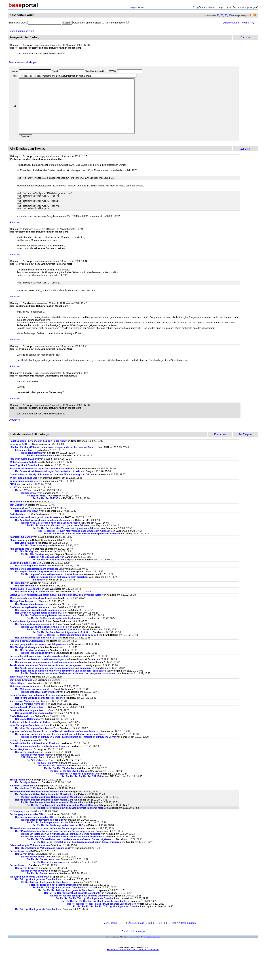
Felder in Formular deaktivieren (27, 641)
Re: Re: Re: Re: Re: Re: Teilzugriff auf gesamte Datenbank (94, 901)
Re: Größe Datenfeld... (28, 719)
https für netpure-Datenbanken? (27, 725)
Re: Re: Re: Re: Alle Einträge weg (51, 559)
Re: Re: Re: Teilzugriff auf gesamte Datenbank (52, 884)
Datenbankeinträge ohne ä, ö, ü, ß (28, 621)
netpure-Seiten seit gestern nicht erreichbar (34, 568)
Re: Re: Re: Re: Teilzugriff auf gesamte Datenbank (66, 890)
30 (222, 15)
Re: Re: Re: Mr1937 (37, 495)
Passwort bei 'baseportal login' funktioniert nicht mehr (40, 468)
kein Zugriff (16, 505)
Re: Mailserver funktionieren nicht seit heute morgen (44, 662)
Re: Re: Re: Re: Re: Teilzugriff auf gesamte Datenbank (80, 895)
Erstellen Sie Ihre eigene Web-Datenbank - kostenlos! (133, 949)
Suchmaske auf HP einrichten (26, 707)
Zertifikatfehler (18, 514)
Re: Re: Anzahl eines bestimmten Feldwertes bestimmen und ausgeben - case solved (68, 673)
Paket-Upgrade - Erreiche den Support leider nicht (38, 441)
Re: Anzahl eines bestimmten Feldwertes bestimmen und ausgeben (53, 668)
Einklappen (220, 434)
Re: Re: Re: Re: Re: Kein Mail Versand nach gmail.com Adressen (74, 531)
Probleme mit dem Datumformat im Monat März (36, 791)
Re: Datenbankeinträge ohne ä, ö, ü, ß (36, 624)
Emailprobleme (18, 779)
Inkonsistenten (23, 450)
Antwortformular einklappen (23, 62)
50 (226, 15)
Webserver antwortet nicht (24, 686)
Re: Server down (24, 868)
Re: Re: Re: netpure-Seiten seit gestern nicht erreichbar (57, 577)
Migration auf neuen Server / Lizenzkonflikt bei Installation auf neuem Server (53, 731)
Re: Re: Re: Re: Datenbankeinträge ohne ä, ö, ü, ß (60, 632)
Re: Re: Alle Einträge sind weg (38, 652)
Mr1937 (14, 487)
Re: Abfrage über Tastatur (29, 604)
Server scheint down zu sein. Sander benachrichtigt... (40, 656)
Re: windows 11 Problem (29, 788)
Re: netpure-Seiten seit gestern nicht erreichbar (41, 571)
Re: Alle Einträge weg (27, 551)
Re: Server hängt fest (27, 752)
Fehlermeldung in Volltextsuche (27, 845)
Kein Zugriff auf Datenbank (24, 465)
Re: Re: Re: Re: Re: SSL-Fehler (67, 771)
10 (218, 15)
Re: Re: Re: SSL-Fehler (51, 765)
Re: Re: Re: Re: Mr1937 (45, 498)
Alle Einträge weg (19, 548)
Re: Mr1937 (21, 490)
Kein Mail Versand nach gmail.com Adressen (35, 517)
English (133, 7)
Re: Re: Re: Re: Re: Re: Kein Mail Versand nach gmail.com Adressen (82, 533)
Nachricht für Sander (21, 536)
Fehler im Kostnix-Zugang (24, 458)
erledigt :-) (15, 740)
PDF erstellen (17, 583)
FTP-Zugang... (18, 811)
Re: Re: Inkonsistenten (40, 455)
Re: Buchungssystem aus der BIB (34, 817)
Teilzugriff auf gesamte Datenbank (29, 876)
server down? (17, 676)
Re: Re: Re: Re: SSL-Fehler (59, 768)
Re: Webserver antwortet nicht (32, 689)
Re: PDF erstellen (25, 585)
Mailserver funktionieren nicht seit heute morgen (37, 659)
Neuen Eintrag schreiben (21, 31)
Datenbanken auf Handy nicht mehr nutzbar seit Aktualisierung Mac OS (49, 474)
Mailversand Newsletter (23, 701)
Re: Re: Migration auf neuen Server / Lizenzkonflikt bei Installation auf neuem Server (68, 736)
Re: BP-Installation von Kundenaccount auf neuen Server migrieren (52, 831)
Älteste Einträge (187, 923)
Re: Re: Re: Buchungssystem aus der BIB (50, 822)
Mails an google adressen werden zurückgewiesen (38, 644)
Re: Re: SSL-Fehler (43, 763)
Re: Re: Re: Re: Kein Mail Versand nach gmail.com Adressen (66, 528)
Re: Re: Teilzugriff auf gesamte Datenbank (44, 882)
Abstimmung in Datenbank (24, 589)
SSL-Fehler (27, 757)
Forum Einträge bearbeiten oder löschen (32, 695)
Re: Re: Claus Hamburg (34, 545)
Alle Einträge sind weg (22, 647)
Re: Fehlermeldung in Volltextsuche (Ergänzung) (42, 848)
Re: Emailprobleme (26, 782)
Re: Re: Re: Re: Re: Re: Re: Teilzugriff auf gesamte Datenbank (107, 906)
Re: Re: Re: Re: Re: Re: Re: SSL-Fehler (83, 776)
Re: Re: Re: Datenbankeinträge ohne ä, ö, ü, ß (52, 629)
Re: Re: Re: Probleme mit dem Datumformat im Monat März (60, 805)
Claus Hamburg (18, 540)
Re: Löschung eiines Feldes (30, 565)
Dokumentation (231, 22)
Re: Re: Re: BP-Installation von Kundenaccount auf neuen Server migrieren (69, 839)
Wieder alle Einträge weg (23, 477)
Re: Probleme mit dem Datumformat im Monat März (44, 794)
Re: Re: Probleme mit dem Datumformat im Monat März (52, 797)
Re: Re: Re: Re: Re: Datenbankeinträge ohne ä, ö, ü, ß (68, 635)
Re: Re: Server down (32, 870)
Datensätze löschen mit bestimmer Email (33, 743)
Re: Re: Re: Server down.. (41, 859)
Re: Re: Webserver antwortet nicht (40, 692)
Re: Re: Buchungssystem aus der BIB (42, 819)
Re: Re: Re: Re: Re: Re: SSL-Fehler (75, 773)
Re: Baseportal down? (27, 510)
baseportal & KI (18, 444)
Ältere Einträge (136, 923)
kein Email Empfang (21, 680)
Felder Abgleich (18, 683)
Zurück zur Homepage (133, 931)
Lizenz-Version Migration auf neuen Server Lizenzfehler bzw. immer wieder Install (56, 594)
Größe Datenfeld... (20, 716)
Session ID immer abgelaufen (26, 710)
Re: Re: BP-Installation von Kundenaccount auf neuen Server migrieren (61, 834)
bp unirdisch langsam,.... (24, 481)
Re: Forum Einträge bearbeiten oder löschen (40, 697)
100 (231, 15)
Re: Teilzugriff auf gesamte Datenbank (36, 879)
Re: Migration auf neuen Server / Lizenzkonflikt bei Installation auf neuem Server (60, 734)
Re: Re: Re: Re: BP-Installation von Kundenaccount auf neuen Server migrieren (77, 842)
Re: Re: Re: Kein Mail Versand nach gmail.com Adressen (58, 525)
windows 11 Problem (21, 785)
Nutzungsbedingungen (150, 937)
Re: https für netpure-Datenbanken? (35, 728)
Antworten (14, 222)
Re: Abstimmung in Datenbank (32, 591)
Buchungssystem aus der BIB (26, 814)
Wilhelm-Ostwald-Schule (23, 462)
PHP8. (13, 484)
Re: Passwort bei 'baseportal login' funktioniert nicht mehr (48, 471)
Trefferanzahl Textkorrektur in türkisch (31, 722)
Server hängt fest (19, 749)
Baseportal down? (20, 508)
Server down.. (17, 851)
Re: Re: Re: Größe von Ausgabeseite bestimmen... (55, 618)
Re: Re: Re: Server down (40, 873)
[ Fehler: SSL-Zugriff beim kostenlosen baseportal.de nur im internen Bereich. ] (54, 447)
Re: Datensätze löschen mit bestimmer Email (40, 746)
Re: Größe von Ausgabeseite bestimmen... (38, 610)
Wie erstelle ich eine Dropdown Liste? (31, 598)
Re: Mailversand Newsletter (30, 703)
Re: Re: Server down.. (33, 856)
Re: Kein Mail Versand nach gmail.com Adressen (42, 520)
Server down (17, 865)
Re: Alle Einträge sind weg (30, 650)
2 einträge (38, 579)
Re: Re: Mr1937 (29, 493)
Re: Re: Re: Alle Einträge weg (43, 557)
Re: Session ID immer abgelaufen (34, 713)
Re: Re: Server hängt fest (35, 754)
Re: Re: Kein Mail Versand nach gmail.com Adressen (50, 522)
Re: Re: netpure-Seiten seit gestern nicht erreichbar (49, 574)
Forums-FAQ (247, 22)
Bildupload (16, 501)
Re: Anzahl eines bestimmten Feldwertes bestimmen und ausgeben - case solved (60, 670)
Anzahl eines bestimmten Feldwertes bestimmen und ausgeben (45, 665)
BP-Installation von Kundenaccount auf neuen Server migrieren (45, 828)
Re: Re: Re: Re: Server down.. (49, 862)
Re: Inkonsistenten (32, 452)
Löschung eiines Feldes (23, 563)
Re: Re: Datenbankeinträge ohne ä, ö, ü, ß (44, 626)
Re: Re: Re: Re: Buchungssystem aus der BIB (58, 825)
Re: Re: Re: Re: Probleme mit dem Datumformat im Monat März (68, 807)
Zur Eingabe (110, 923)
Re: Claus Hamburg (26, 542)
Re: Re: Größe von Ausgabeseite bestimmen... (47, 615)
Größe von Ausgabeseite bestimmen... (31, 607)
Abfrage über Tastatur (22, 601)
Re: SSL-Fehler (35, 760)
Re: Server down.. (25, 854)
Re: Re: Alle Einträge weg (35, 554)
